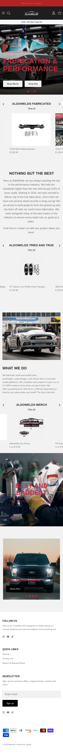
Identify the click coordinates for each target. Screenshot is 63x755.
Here (50, 3)
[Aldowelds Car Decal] (31, 427)
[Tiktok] (12, 636)
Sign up (10, 703)
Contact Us (7, 658)
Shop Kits (33, 84)
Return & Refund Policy (13, 663)
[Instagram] (3, 636)
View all (31, 108)
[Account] (53, 13)
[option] (31, 59)
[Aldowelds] (31, 13)
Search (5, 654)
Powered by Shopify (24, 744)
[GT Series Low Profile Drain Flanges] (31, 269)
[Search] (10, 13)
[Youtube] (8, 636)
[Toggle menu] (3, 13)
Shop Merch (13, 84)
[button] (28, 91)
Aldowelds (12, 744)
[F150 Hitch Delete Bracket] (31, 129)
